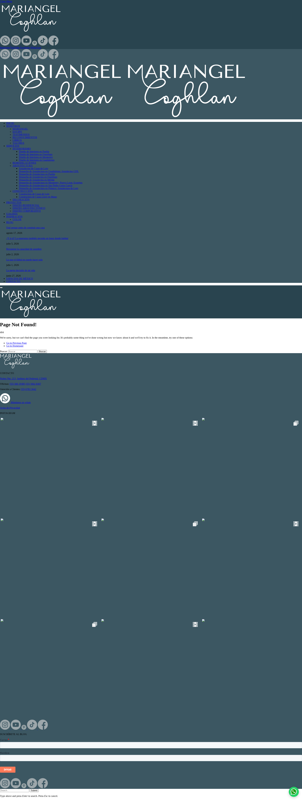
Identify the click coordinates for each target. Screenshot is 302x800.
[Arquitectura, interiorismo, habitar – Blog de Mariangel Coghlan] (124, 118)
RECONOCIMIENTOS (25, 137)
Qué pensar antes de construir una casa (25, 227)
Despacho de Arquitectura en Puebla (37, 174)
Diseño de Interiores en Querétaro (35, 154)
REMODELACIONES (24, 162)
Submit (34, 790)
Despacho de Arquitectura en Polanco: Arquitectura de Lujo (48, 188)
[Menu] (1, 287)
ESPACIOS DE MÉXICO (19, 278)
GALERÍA (12, 213)
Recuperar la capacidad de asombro (24, 249)
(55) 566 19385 (17, 384)
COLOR (17, 219)
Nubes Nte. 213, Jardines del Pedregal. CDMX (23, 378)
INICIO (10, 123)
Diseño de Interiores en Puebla (34, 151)
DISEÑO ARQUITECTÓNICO (29, 208)
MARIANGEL (20, 129)
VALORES (18, 143)
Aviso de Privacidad (10, 407)
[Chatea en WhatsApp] (294, 792)
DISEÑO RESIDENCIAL (26, 205)
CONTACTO (13, 281)
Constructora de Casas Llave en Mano (38, 196)
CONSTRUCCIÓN (23, 191)
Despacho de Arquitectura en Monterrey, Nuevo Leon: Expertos (50, 182)
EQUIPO (17, 131)
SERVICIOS (12, 145)
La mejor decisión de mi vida (20, 270)
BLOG (9, 222)
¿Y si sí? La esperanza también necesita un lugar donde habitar (37, 238)
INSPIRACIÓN (14, 216)
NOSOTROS (13, 126)
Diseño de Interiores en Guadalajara (36, 160)
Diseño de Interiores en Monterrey (36, 157)
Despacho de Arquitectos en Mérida (36, 179)
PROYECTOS (13, 202)
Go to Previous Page (16, 343)
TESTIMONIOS (21, 134)
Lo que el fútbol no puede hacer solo (24, 259)
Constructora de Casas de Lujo (34, 194)
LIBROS (17, 140)
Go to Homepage (14, 345)
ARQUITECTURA (23, 165)
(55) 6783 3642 (28, 389)
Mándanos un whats (20, 402)
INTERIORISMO (22, 148)
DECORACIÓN (21, 199)
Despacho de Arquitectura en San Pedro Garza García (45, 185)
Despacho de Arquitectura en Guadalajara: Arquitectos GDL (49, 171)
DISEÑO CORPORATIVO (27, 211)
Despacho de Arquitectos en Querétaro (38, 177)
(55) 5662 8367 (33, 384)
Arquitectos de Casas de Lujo (33, 168)
